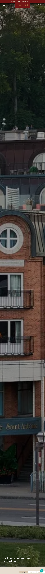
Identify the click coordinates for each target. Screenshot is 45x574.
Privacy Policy (31, 569)
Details (32, 1)
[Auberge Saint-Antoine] (22, 5)
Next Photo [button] (43, 289)
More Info (32, 572)
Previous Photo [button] (2, 289)
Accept (23, 572)
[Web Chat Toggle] (41, 570)
